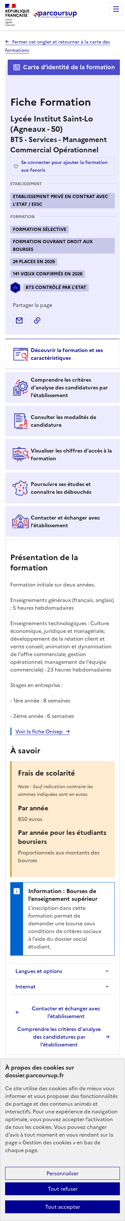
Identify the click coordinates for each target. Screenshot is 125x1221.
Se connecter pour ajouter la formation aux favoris (64, 166)
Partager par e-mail (19, 320)
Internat (25, 986)
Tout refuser (63, 1189)
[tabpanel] (62, 797)
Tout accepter (62, 1207)
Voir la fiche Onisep (39, 731)
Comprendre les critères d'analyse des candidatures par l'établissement (59, 1036)
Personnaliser (62, 1173)
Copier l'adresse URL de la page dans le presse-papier (37, 320)
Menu (116, 9)
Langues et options (38, 971)
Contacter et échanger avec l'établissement (66, 1012)
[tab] (62, 354)
